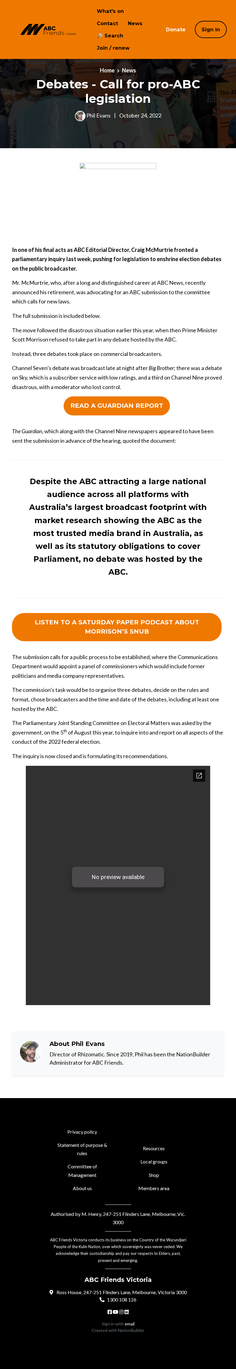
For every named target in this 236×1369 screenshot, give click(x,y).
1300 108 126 (121, 1299)
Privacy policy (82, 1132)
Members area (153, 1188)
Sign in (211, 29)
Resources (154, 1148)
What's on (110, 11)
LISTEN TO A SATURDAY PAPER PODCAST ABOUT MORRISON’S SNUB (117, 627)
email (130, 1323)
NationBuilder (131, 1330)
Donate (176, 29)
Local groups (153, 1161)
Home (107, 70)
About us (82, 1188)
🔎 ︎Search (110, 36)
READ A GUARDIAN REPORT (116, 405)
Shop (154, 1175)
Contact (107, 23)
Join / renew (113, 48)
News (135, 23)
